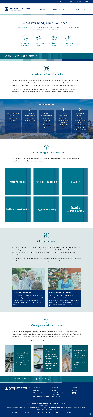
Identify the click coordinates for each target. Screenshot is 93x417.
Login (86, 1)
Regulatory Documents (41, 397)
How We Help (45, 9)
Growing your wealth (39, 44)
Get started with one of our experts (20, 55)
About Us (56, 9)
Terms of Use (52, 403)
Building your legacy (53, 44)
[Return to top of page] (90, 414)
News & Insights (82, 9)
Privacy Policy (57, 397)
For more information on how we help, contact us (26, 378)
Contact (79, 1)
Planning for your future (24, 44)
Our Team (55, 388)
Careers (55, 390)
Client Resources (60, 1)
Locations (71, 1)
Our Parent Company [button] (59, 392)
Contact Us (76, 388)
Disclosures (64, 403)
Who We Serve (67, 9)
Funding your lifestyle (68, 44)
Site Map (59, 403)
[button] (18, 181)
